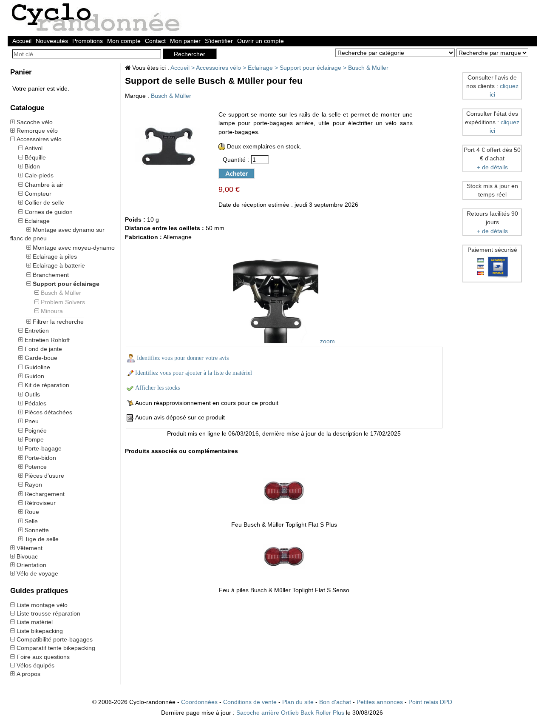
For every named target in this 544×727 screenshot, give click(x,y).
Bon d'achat (335, 701)
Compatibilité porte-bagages (55, 639)
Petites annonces (380, 701)
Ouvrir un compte (260, 40)
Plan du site (298, 701)
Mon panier (185, 40)
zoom (326, 341)
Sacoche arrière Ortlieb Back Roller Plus (290, 712)
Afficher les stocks (157, 388)
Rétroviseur (40, 502)
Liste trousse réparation (48, 613)
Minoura (52, 311)
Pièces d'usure (44, 475)
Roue (32, 511)
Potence (36, 466)
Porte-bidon (40, 457)
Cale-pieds (39, 175)
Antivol (33, 148)
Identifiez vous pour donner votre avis (183, 358)
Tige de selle (42, 539)
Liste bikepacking (40, 630)
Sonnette (37, 530)
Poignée (36, 430)
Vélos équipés (35, 665)
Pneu (32, 421)
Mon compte (124, 40)
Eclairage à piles (55, 256)
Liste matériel (35, 622)
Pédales (35, 403)
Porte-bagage (43, 448)
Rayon (33, 484)
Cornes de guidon (49, 211)
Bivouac (27, 556)
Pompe (34, 439)
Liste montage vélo (42, 605)
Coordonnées (199, 701)
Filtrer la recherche (58, 321)
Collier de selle (44, 202)
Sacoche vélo (35, 122)
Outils (32, 394)
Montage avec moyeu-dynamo (74, 247)
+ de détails (492, 167)
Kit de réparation (47, 385)
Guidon (34, 376)
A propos (28, 673)
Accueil (21, 40)
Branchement (51, 274)
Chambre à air (44, 184)
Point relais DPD (430, 701)
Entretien (37, 330)
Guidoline (37, 367)
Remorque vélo (37, 130)
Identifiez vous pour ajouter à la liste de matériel (193, 373)
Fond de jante (43, 348)
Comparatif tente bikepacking (56, 647)
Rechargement (45, 493)
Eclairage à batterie (59, 265)
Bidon (32, 166)
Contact (155, 40)
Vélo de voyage (37, 573)
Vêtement (29, 548)
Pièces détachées (48, 412)
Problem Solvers (63, 302)
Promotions (87, 40)
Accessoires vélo (39, 139)
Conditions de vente (250, 701)
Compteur (38, 193)
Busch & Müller (61, 292)
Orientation (31, 565)
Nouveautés (52, 40)
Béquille (35, 157)
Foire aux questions (43, 656)
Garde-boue (41, 357)
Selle (31, 521)
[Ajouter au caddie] (232, 172)
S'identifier (219, 40)
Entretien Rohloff (47, 339)
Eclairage (37, 220)
